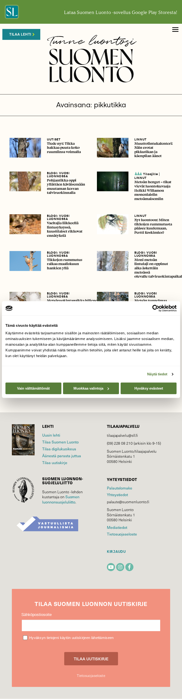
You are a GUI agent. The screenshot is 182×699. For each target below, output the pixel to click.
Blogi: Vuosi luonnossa (58, 175)
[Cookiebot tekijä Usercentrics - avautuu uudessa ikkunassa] (156, 308)
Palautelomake (119, 488)
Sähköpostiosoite (36, 614)
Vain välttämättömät (33, 388)
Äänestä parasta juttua (61, 455)
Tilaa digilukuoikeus (59, 449)
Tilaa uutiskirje (54, 462)
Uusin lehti (51, 435)
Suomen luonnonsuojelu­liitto (60, 499)
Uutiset (54, 139)
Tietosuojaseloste (122, 534)
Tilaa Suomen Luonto (60, 442)
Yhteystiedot (117, 494)
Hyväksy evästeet (148, 388)
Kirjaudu (116, 552)
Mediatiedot (117, 527)
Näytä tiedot (157, 374)
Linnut (140, 139)
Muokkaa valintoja (88, 388)
